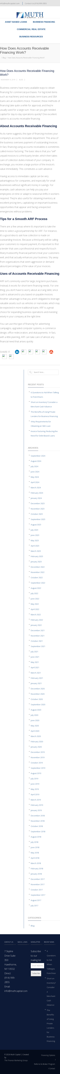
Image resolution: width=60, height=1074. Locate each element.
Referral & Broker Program (44, 1064)
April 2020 (35, 731)
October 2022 (37, 577)
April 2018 (35, 858)
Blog (4, 57)
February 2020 (37, 741)
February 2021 (37, 678)
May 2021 (35, 662)
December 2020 (38, 688)
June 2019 (35, 784)
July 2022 (34, 593)
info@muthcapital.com (10, 3)
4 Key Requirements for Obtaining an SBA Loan (41, 423)
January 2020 (36, 746)
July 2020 (34, 715)
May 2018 (35, 852)
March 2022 (36, 614)
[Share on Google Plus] (44, 352)
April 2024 (35, 482)
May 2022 (35, 604)
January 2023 (36, 561)
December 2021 (38, 630)
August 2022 (36, 588)
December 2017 (38, 879)
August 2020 (36, 709)
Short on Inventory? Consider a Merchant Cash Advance (44, 404)
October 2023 (37, 514)
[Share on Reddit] (4, 356)
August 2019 (36, 773)
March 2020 (36, 736)
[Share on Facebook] (24, 352)
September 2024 (38, 455)
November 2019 (37, 757)
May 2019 (35, 789)
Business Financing (44, 22)
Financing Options (48, 1055)
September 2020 (38, 704)
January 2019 (36, 810)
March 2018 (36, 863)
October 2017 (37, 889)
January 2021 (36, 683)
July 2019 (34, 778)
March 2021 (36, 672)
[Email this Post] (11, 356)
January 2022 (36, 625)
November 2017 (37, 884)
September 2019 (38, 768)
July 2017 (34, 905)
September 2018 (38, 831)
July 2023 (34, 530)
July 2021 (34, 651)
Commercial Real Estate (31, 29)
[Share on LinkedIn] (17, 352)
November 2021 (37, 635)
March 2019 (36, 799)
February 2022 (37, 620)
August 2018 (36, 836)
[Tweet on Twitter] (30, 352)
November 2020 (37, 694)
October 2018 (37, 826)
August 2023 (36, 524)
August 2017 (36, 900)
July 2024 (34, 466)
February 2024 (37, 493)
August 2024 (36, 461)
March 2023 (36, 551)
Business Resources (31, 36)
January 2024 (36, 498)
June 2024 (35, 471)
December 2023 (38, 503)
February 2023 (37, 556)
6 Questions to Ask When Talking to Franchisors (45, 394)
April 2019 (35, 794)
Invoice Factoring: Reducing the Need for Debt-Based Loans (44, 433)
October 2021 (37, 641)
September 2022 (38, 582)
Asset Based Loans (16, 22)
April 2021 (35, 667)
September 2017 (38, 895)
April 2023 (35, 545)
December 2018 (38, 815)
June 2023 (35, 535)
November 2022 (37, 572)
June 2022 (35, 598)
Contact (52, 1068)
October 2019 (37, 762)
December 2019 (38, 752)
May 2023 (35, 540)
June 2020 (35, 720)
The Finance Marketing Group (16, 1060)
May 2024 (35, 477)
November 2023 (37, 508)
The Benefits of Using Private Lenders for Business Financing (44, 414)
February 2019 (37, 805)
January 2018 (36, 873)
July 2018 (34, 842)
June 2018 (35, 847)
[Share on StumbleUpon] (51, 352)
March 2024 (36, 487)
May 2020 (35, 725)
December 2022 (38, 567)
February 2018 (37, 868)
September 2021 (38, 646)
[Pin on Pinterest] (37, 352)
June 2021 (35, 657)
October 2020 (37, 699)
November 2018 (37, 821)
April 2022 (35, 609)
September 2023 (38, 519)
